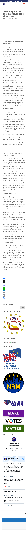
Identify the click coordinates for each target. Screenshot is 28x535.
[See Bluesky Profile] (23, 459)
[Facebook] (14, 279)
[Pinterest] (14, 284)
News (15, 18)
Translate (13, 342)
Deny (14, 524)
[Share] (14, 298)
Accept (14, 520)
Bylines (11, 18)
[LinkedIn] (14, 291)
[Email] (14, 293)
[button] (25, 513)
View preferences (14, 528)
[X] (14, 281)
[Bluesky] (14, 277)
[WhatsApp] (14, 288)
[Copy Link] (14, 295)
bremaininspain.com (14, 445)
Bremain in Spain (14, 443)
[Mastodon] (14, 286)
